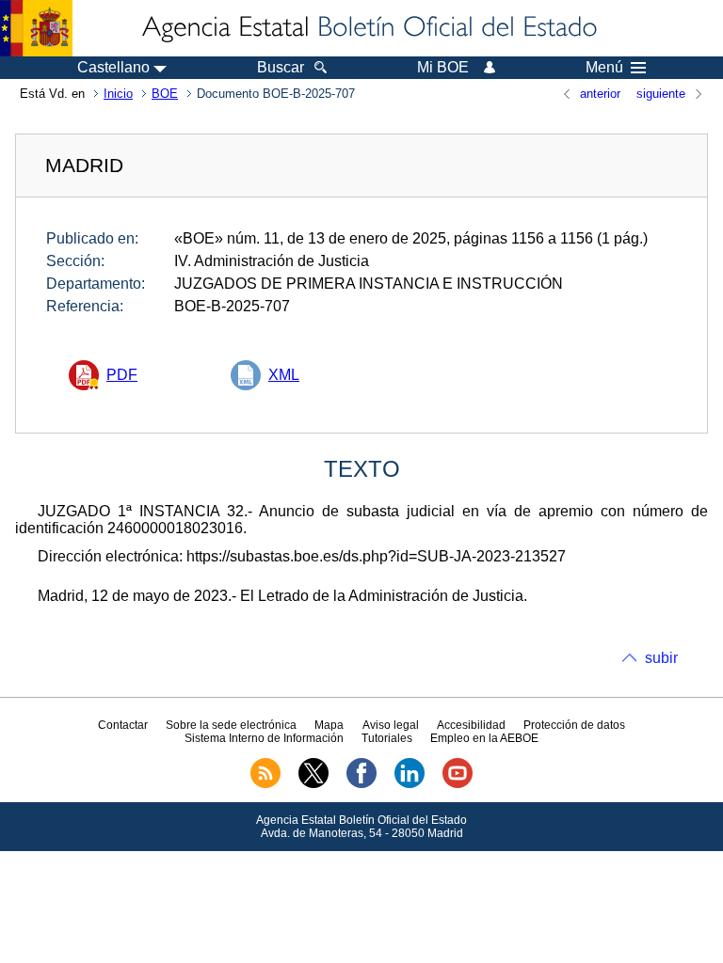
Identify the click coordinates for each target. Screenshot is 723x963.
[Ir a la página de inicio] (368, 28)
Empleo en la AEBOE (484, 738)
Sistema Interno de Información (264, 738)
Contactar (123, 725)
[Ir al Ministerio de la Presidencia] (36, 28)
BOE (165, 94)
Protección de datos (574, 725)
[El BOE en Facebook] (361, 784)
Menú (604, 67)
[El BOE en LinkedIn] (409, 784)
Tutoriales (387, 738)
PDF (121, 375)
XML (283, 375)
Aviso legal (390, 725)
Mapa (329, 725)
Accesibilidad (471, 725)
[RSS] (265, 784)
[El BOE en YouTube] (457, 784)
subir (661, 658)
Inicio (118, 94)
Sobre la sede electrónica (231, 725)
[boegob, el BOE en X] (313, 784)
